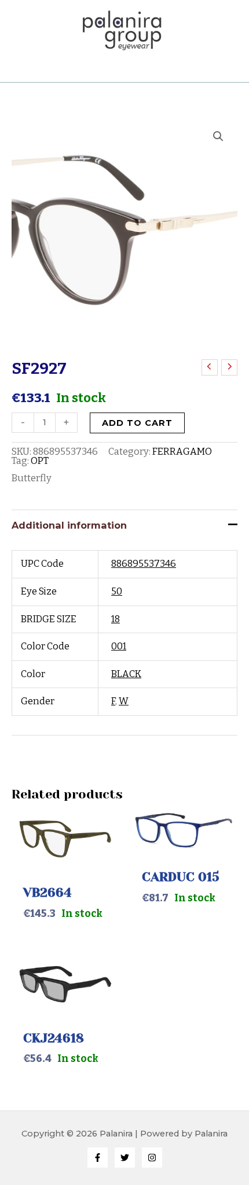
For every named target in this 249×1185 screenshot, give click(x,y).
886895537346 (143, 563)
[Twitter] (125, 1157)
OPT (40, 460)
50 (116, 591)
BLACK (126, 673)
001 (118, 646)
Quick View (65, 857)
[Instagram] (152, 1157)
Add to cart (137, 423)
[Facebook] (97, 1157)
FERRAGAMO (182, 451)
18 (115, 619)
